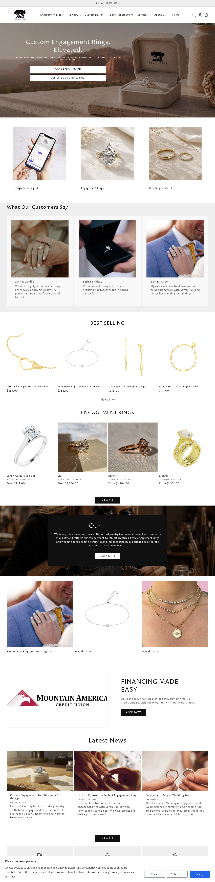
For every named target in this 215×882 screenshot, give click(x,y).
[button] (52, 14)
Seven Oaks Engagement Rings (27, 651)
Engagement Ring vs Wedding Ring (168, 795)
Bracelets (80, 651)
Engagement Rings (92, 188)
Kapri (111, 476)
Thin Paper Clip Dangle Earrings (127, 386)
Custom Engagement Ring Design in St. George (35, 797)
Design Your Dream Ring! (68, 77)
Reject (154, 874)
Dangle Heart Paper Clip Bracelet (178, 386)
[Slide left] (6, 365)
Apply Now (133, 712)
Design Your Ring (23, 188)
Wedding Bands (158, 188)
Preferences (177, 874)
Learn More (107, 556)
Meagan (164, 476)
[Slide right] (209, 365)
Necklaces (149, 651)
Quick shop (31, 465)
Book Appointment (68, 69)
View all (105, 399)
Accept (200, 874)
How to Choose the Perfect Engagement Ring (107, 795)
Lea (60, 476)
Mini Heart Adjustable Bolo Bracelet (79, 386)
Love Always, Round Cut (21, 476)
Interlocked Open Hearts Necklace (27, 386)
